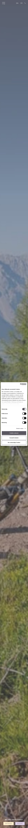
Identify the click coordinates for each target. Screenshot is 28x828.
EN (17, 3)
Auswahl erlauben (14, 437)
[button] (3, 3)
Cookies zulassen (14, 433)
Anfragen (8, 823)
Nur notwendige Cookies (14, 442)
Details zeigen (19, 428)
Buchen (20, 823)
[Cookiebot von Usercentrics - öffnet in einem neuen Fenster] (20, 384)
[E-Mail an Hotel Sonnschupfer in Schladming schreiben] (21, 3)
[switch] (24, 413)
